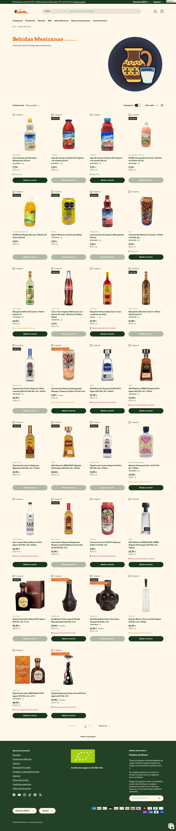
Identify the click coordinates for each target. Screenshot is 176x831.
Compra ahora (81, 2)
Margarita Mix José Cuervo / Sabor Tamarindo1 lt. (144, 313)
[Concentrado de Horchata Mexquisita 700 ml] (30, 134)
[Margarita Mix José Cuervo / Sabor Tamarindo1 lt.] (146, 288)
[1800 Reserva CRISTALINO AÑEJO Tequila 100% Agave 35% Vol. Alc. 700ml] (146, 518)
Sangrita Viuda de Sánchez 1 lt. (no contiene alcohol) (105, 313)
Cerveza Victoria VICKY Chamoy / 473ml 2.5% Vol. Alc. (105, 543)
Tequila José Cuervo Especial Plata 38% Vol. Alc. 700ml (106, 466)
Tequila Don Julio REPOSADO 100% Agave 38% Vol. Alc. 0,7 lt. (28, 694)
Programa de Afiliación (22, 759)
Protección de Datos (21, 780)
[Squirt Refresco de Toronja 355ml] (68, 211)
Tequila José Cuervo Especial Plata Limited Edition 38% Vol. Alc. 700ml (29, 389)
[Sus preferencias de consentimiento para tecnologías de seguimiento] (172, 827)
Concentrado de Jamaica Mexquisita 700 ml (107, 236)
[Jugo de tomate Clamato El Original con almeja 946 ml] (107, 134)
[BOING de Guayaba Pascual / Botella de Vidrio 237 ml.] (146, 134)
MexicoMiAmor (22, 822)
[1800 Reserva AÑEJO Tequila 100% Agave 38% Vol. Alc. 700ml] (146, 365)
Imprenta (16, 776)
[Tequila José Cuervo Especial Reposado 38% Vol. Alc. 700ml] (30, 441)
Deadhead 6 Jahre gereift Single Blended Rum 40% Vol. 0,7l (65, 620)
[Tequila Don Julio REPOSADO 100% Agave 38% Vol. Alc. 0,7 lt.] (30, 669)
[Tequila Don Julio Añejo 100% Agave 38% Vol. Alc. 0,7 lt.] (30, 595)
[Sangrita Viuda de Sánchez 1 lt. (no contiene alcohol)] (107, 288)
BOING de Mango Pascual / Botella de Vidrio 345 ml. (30, 236)
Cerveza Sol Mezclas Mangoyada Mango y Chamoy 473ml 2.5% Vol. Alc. (68, 389)
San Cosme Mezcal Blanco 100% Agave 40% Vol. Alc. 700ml (27, 543)
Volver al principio (88, 737)
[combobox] (91, 11)
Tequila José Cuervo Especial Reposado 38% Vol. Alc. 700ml (26, 466)
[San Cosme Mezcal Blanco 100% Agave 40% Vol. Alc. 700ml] (30, 518)
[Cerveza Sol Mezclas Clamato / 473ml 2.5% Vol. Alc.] (146, 211)
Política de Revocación (22, 789)
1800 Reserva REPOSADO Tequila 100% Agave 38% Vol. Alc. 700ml (66, 466)
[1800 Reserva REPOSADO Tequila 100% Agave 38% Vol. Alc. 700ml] (68, 441)
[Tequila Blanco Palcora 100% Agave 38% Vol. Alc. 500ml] (146, 595)
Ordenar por (18, 105)
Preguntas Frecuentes (22, 768)
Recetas (41, 21)
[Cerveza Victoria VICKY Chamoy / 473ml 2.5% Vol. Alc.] (107, 518)
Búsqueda (17, 755)
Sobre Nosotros (61, 21)
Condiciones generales (22, 784)
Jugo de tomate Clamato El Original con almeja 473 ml (67, 159)
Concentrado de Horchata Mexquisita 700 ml (25, 159)
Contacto (16, 763)
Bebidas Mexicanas (25, 26)
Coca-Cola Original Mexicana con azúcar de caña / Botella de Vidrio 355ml (67, 314)
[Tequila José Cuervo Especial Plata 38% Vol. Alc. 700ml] (107, 441)
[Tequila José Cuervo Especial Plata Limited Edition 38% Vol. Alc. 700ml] (30, 365)
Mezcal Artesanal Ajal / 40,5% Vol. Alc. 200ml (144, 466)
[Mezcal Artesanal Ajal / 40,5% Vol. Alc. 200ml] (146, 441)
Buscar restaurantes (80, 21)
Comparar (128, 105)
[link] (70, 725)
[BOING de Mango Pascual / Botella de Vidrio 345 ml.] (30, 211)
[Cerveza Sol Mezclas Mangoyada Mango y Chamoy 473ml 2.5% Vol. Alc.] (68, 365)
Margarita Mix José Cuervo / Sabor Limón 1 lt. (28, 313)
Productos (30, 21)
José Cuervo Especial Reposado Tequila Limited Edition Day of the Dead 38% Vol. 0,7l (67, 545)
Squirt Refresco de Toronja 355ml (66, 235)
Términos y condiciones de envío (26, 772)
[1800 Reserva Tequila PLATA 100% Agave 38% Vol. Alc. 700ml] (107, 365)
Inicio (14, 26)
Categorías (18, 21)
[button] (162, 11)
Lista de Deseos (100, 21)
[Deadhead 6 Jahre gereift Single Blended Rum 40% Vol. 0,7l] (68, 595)
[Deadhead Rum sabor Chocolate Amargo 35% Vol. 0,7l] (107, 595)
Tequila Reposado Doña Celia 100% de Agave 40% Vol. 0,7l (68, 694)
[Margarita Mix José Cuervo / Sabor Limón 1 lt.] (30, 288)
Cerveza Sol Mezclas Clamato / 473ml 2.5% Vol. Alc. (146, 236)
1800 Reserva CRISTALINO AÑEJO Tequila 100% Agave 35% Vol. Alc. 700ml (144, 545)
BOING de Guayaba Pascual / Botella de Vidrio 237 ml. (145, 159)
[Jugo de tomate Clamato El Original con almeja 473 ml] (68, 134)
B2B (49, 21)
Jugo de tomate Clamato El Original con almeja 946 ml (106, 159)
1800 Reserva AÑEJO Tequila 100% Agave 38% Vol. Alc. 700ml (144, 389)
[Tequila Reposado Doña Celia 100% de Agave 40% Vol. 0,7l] (68, 669)
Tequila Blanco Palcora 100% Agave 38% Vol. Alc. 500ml (145, 620)
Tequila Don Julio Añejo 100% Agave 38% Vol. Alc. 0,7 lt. (29, 620)
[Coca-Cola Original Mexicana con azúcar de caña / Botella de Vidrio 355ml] (68, 288)
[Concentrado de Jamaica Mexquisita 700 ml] (107, 211)
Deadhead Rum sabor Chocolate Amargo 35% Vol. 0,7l (104, 620)
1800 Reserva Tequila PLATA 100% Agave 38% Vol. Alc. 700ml (105, 389)
